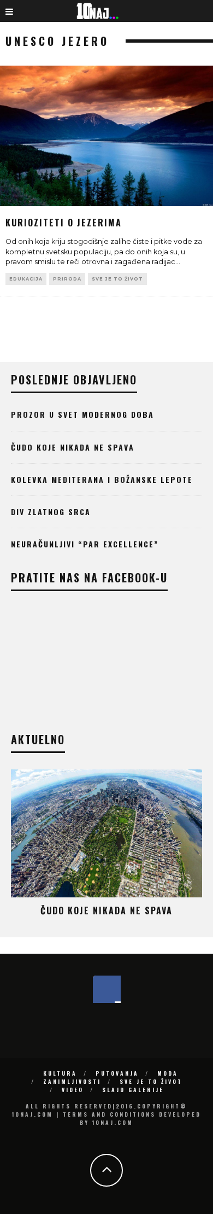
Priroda (67, 279)
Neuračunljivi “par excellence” (84, 544)
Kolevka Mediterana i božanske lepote (102, 479)
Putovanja (117, 1073)
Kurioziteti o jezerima (63, 222)
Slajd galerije (133, 1089)
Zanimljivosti (72, 1081)
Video (73, 1089)
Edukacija (26, 279)
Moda (167, 1073)
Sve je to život (117, 279)
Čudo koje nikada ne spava (72, 447)
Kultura (60, 1073)
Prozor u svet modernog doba (82, 414)
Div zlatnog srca (51, 511)
